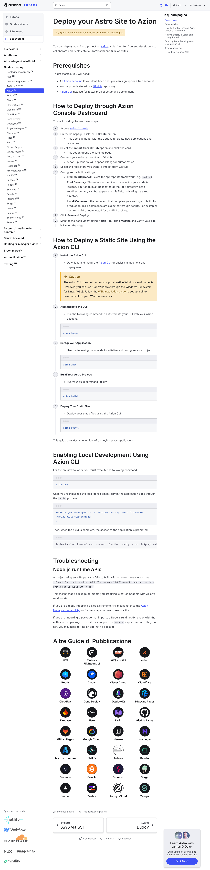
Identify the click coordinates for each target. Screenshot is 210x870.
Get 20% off (182, 861)
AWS (65, 660)
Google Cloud (91, 739)
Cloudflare (144, 682)
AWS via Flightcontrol (92, 662)
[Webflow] (15, 830)
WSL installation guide (112, 291)
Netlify (92, 758)
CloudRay (65, 701)
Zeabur (91, 796)
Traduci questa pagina (95, 811)
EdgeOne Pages (145, 701)
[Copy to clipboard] (152, 332)
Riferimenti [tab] (16, 31)
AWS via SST (118, 660)
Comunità (109, 838)
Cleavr (92, 682)
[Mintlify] (12, 861)
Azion (104, 46)
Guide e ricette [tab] (19, 24)
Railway (118, 758)
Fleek (92, 720)
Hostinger (144, 739)
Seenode (65, 777)
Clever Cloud (118, 682)
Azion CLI (66, 91)
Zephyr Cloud (118, 796)
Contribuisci (89, 838)
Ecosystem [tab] (17, 38)
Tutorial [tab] (15, 17)
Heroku (118, 739)
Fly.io (118, 720)
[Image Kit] (26, 851)
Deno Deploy (92, 701)
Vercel (65, 796)
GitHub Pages (144, 720)
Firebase (65, 720)
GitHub (97, 86)
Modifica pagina (65, 811)
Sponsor (126, 838)
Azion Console (79, 128)
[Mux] (8, 851)
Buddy (65, 682)
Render (144, 758)
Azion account (73, 81)
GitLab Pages (65, 739)
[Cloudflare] (16, 840)
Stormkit (118, 777)
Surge (144, 777)
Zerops (144, 796)
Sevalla (91, 777)
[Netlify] (13, 820)
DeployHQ (118, 701)
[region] (105, 544)
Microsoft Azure (65, 758)
